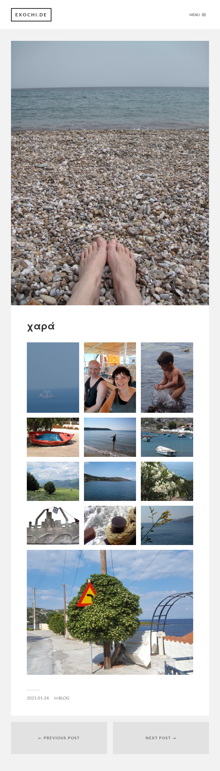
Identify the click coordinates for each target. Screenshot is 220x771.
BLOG (63, 697)
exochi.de (31, 14)
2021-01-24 (38, 697)
